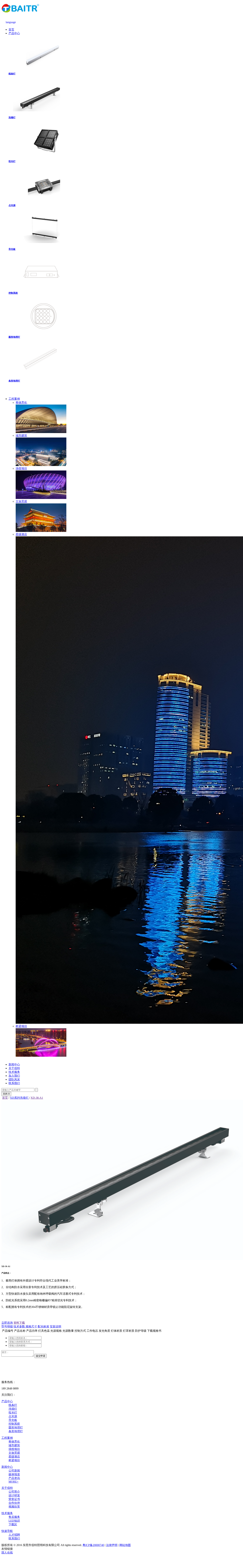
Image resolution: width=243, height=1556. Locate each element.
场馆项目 (14, 1449)
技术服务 (14, 1071)
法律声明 (111, 1545)
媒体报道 (14, 1474)
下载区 (13, 1524)
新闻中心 (14, 1064)
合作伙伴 (14, 1502)
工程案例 (14, 398)
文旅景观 (14, 1452)
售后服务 (14, 1516)
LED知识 (14, 1520)
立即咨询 (7, 1322)
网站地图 (125, 1545)
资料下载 (19, 1322)
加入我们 (14, 1075)
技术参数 (20, 1326)
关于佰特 (14, 1068)
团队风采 (14, 1079)
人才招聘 (14, 1534)
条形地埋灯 (14, 380)
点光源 (12, 205)
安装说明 (55, 1326)
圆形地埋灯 (14, 337)
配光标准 (43, 1326)
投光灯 (12, 161)
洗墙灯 (12, 117)
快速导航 (7, 1530)
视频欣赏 (14, 1506)
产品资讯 (14, 1478)
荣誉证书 (14, 1499)
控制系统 (13, 293)
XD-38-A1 (37, 1097)
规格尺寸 (31, 1326)
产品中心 (14, 33)
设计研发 (14, 1495)
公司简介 (14, 1491)
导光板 (12, 249)
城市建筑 (14, 1445)
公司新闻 (14, 1470)
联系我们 (14, 1083)
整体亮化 (14, 1441)
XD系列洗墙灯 (19, 1097)
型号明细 (7, 1326)
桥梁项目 (14, 1460)
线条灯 (12, 73)
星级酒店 (14, 1456)
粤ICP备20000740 (93, 1545)
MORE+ (14, 1481)
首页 (11, 29)
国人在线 (7, 1552)
